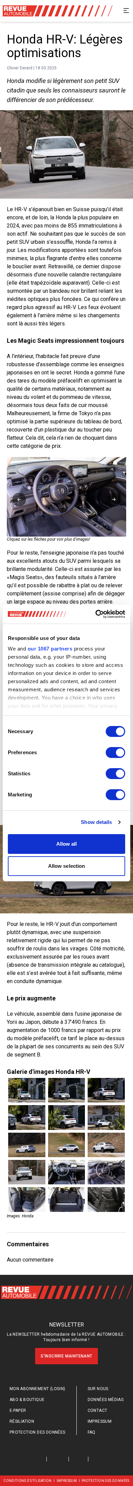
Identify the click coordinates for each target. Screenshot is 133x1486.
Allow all (66, 844)
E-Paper (18, 1410)
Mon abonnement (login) (37, 1388)
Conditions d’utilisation (27, 1481)
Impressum (100, 1421)
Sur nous (98, 1388)
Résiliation (22, 1421)
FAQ (91, 1432)
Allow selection (66, 866)
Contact (97, 1410)
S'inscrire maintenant (66, 1356)
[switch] (115, 752)
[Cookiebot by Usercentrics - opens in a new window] (95, 614)
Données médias (106, 1399)
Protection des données (37, 1432)
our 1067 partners (50, 649)
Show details (96, 822)
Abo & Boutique (27, 1399)
